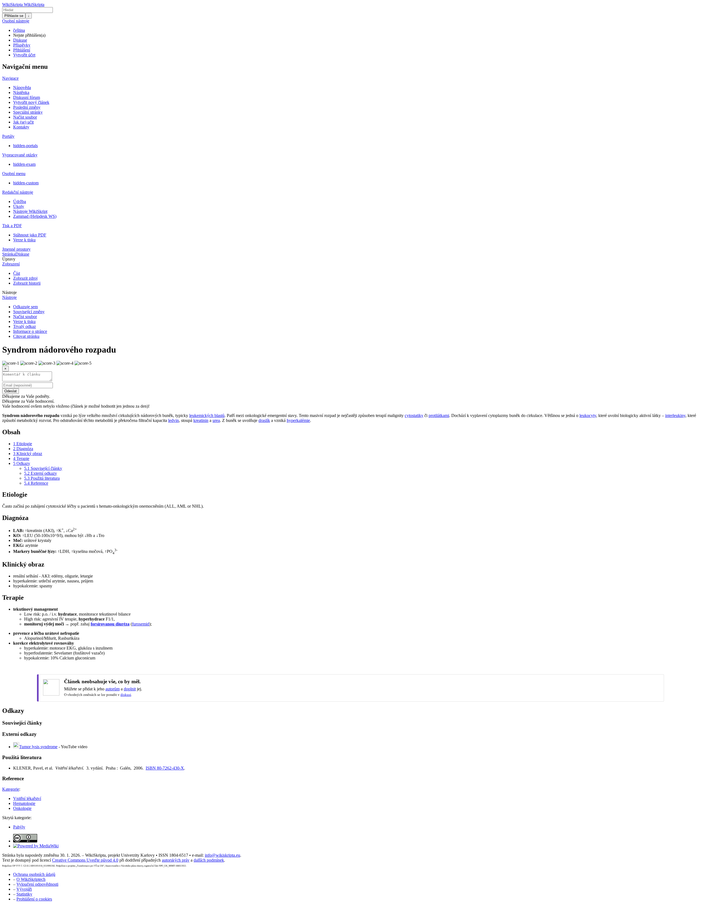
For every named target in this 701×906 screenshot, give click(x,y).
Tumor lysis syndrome (38, 746)
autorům (112, 689)
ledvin (173, 420)
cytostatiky (414, 415)
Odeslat (10, 391)
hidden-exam (24, 164)
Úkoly (18, 206)
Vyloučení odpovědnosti (37, 884)
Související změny (29, 311)
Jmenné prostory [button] (16, 249)
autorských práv (175, 860)
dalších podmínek (209, 860)
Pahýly (19, 827)
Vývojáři (24, 889)
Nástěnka (21, 92)
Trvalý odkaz (24, 326)
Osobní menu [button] (13, 173)
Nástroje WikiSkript (30, 211)
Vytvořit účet (24, 55)
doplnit (130, 689)
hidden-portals (25, 145)
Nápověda (22, 87)
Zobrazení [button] (11, 264)
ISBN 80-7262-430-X (165, 768)
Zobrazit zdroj (25, 278)
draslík (264, 420)
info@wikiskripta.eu (222, 855)
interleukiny (675, 415)
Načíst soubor (25, 117)
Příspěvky (21, 45)
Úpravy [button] (8, 259)
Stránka (8, 254)
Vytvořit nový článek (31, 102)
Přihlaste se (13, 16)
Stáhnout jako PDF (29, 235)
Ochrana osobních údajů (34, 874)
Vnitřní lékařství (27, 798)
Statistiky (24, 894)
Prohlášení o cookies (34, 899)
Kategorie (10, 789)
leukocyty (587, 415)
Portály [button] (8, 136)
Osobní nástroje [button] (15, 21)
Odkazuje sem (25, 306)
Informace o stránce (30, 331)
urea (216, 420)
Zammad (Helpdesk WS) (34, 216)
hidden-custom (26, 183)
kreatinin (200, 420)
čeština (19, 30)
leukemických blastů (207, 415)
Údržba (19, 201)
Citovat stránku (26, 336)
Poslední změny (27, 107)
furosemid (140, 624)
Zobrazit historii (27, 283)
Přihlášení (21, 50)
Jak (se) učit (23, 122)
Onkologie (22, 808)
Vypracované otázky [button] (20, 155)
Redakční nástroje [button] (17, 192)
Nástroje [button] (9, 292)
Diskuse (20, 40)
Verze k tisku (24, 240)
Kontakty (21, 127)
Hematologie (24, 803)
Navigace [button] (10, 78)
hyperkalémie (298, 420)
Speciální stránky (28, 112)
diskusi (125, 695)
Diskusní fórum (26, 97)
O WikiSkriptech (30, 879)
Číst (16, 273)
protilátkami (439, 415)
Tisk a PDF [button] (12, 225)
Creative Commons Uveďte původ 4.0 (85, 860)
